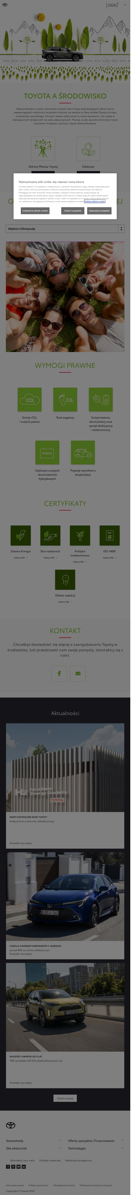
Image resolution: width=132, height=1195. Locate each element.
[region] (65, 196)
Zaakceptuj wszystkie (99, 210)
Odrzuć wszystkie (72, 210)
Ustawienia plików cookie (35, 210)
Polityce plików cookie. (95, 201)
